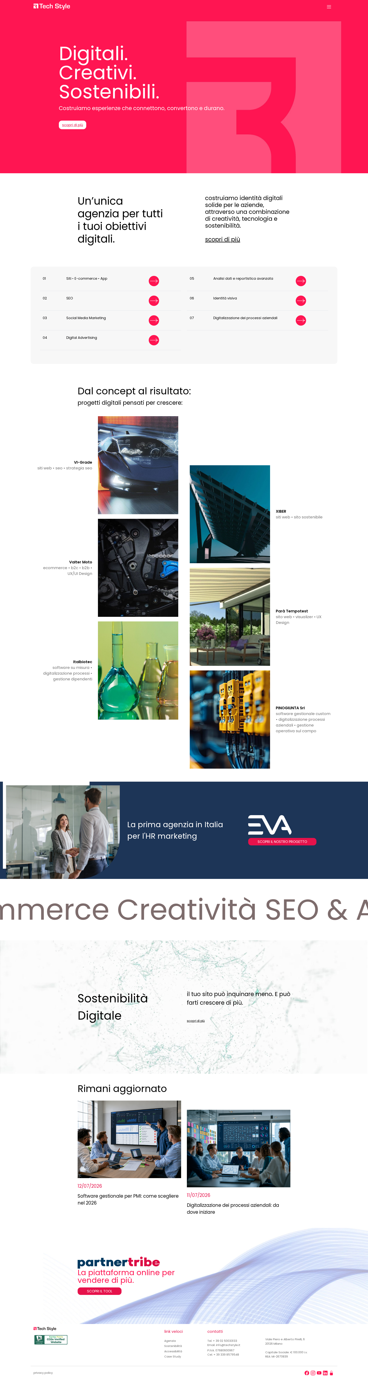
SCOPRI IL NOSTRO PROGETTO (282, 841)
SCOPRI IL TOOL (99, 1291)
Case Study (172, 1356)
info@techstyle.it (228, 1345)
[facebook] (307, 1373)
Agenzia (170, 1341)
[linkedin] (325, 1373)
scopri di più (72, 125)
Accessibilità (173, 1351)
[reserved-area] (331, 1373)
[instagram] (313, 1373)
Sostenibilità (173, 1346)
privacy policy (43, 1373)
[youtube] (319, 1373)
